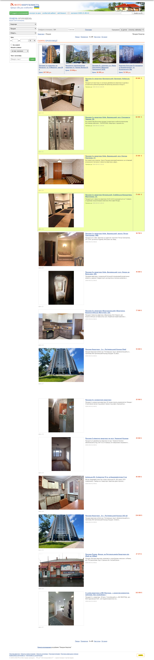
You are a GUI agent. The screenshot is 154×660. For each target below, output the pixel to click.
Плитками (88, 30)
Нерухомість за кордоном (34, 655)
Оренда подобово (42, 654)
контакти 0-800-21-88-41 (80, 13)
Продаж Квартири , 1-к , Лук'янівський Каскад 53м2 (105, 349)
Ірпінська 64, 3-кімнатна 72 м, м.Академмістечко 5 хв (106, 477)
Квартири (41, 34)
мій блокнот (63, 13)
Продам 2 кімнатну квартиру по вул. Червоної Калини (106, 438)
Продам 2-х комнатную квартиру (98, 400)
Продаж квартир (14, 654)
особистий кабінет (49, 13)
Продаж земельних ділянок (69, 654)
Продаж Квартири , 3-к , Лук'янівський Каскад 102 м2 (106, 516)
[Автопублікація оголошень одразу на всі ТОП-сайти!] (141, 655)
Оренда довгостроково (28, 654)
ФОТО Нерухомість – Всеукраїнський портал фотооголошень (24, 5)
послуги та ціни (35, 13)
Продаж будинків (54, 654)
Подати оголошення (44, 647)
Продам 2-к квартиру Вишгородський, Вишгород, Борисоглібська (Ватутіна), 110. (105, 311)
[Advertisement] (79, 634)
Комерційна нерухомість (17, 655)
